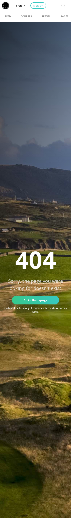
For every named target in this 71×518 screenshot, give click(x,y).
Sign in (20, 5)
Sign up (38, 5)
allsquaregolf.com (27, 308)
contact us (47, 308)
